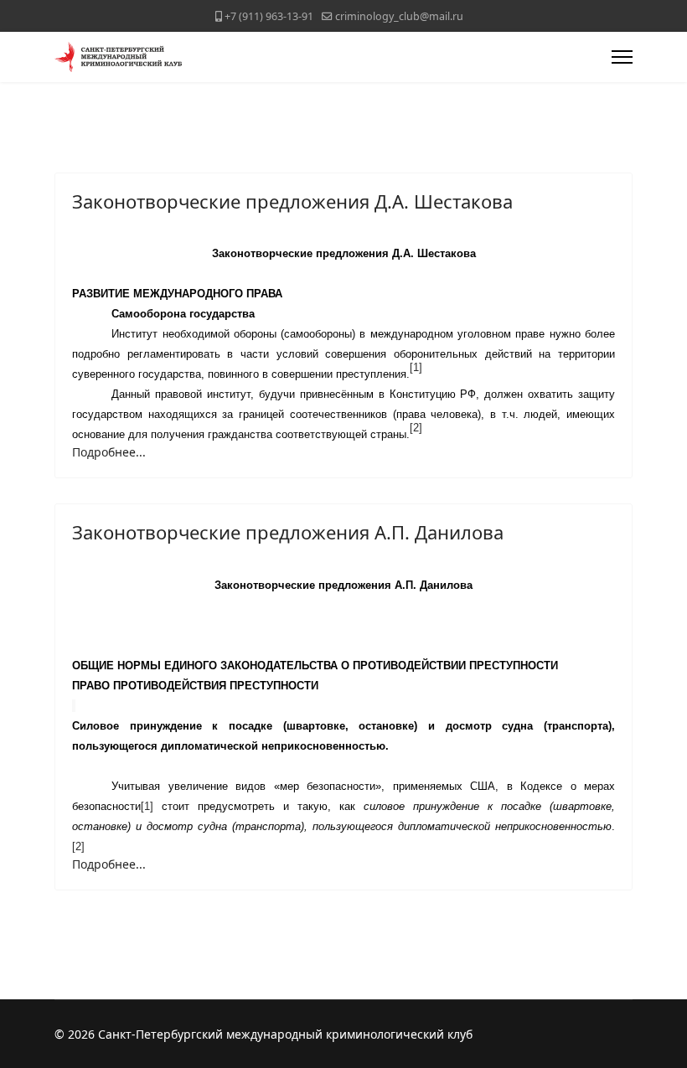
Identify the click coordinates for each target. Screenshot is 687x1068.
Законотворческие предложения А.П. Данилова (288, 531)
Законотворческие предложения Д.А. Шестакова (292, 201)
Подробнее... (109, 452)
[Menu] (622, 57)
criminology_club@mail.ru (399, 16)
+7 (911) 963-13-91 (269, 16)
